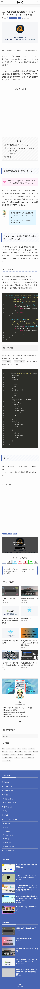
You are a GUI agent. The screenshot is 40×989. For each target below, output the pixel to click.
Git (7, 827)
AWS (7, 823)
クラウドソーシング (7, 757)
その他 (7, 795)
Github (14, 748)
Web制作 (20, 754)
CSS (3, 748)
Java (7, 831)
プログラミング (13, 18)
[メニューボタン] (2, 2)
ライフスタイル (10, 803)
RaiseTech (4, 751)
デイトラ (17, 757)
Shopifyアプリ (18, 751)
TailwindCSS (5, 754)
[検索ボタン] (38, 2)
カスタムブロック (29, 754)
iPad (19, 748)
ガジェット (9, 799)
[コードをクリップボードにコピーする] (36, 296)
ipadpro (24, 748)
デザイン (23, 757)
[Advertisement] (20, 111)
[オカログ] (20, 2)
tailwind (35, 751)
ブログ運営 (31, 757)
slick (25, 751)
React (19, 18)
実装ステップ (14, 154)
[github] (20, 721)
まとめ (8, 157)
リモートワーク (6, 760)
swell (30, 751)
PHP (7, 839)
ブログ (7, 815)
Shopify (8, 786)
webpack (13, 754)
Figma (8, 748)
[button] (4, 562)
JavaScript (31, 748)
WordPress (9, 846)
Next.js (7, 782)
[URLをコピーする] (36, 562)
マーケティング (10, 851)
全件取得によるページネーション (18, 145)
